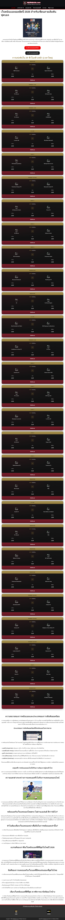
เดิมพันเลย (32, 80)
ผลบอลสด (13, 7)
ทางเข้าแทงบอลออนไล (32, 53)
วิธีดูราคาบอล (51, 7)
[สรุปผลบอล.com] (32, 3)
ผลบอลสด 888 (28, 7)
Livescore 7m (20, 7)
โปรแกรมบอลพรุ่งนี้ (37, 7)
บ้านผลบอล (45, 918)
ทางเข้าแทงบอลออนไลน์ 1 (32, 47)
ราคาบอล (44, 7)
